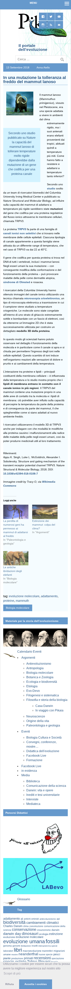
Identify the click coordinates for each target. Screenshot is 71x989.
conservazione (24, 929)
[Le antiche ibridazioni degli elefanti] (15, 558)
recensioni (42, 958)
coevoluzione (36, 926)
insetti (35, 946)
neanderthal (28, 954)
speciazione (57, 958)
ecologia (43, 934)
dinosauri (30, 933)
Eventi (25, 731)
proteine (8, 600)
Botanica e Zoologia (39, 677)
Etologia (31, 686)
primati (28, 958)
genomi (16, 946)
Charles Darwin (12, 926)
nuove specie (46, 954)
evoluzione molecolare (24, 596)
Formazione (34, 760)
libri (18, 950)
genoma (7, 946)
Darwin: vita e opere (39, 790)
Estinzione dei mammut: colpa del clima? (43, 524)
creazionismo (44, 930)
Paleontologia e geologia (43, 725)
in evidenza (29, 770)
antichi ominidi (31, 919)
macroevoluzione (32, 950)
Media (25, 775)
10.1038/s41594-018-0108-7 (20, 473)
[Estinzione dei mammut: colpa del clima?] (44, 512)
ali (22, 918)
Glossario (23, 899)
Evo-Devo (33, 690)
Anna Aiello (43, 67)
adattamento (49, 596)
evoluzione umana (24, 941)
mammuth (22, 600)
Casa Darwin (44, 705)
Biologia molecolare (17, 607)
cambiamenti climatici (42, 923)
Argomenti (28, 657)
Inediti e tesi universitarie (43, 794)
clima (26, 926)
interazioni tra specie (47, 946)
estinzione (56, 933)
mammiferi (47, 951)
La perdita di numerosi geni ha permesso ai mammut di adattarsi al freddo (15, 528)
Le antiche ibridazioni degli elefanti (12, 571)
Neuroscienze (35, 716)
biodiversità (14, 922)
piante (7, 958)
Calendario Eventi (29, 651)
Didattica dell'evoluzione (42, 751)
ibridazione (26, 946)
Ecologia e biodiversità (41, 681)
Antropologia (35, 668)
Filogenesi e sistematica (42, 695)
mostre (14, 954)
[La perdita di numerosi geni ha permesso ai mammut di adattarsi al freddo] (15, 512)
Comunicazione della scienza (46, 785)
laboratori (8, 951)
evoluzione (9, 937)
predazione (17, 958)
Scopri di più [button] (12, 973)
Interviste (32, 799)
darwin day (12, 934)
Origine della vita (37, 721)
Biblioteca (33, 781)
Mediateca (33, 803)
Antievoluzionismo (38, 663)
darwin (55, 929)
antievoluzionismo (48, 919)
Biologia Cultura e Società (44, 737)
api (58, 919)
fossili (52, 941)
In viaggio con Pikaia (49, 710)
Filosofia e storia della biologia (46, 699)
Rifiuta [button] (9, 984)
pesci (56, 954)
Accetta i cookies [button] (35, 984)
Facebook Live (36, 755)
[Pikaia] (42, 36)
